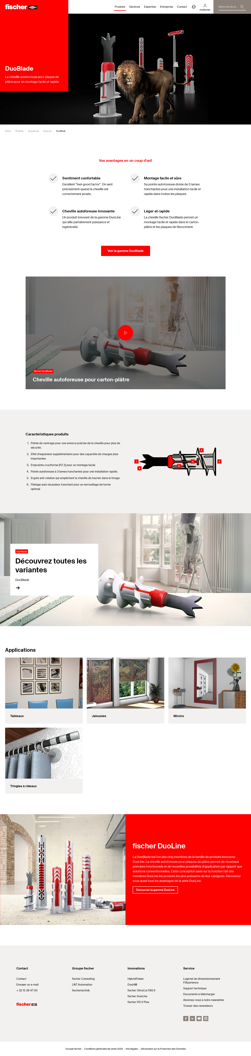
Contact (182, 7)
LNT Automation (82, 984)
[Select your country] (194, 7)
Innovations (33, 131)
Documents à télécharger (199, 994)
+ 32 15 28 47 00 (27, 990)
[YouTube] (199, 1018)
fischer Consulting (83, 979)
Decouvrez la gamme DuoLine (155, 890)
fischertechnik (81, 990)
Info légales (132, 1048)
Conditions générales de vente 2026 (103, 1048)
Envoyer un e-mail (27, 984)
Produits (19, 131)
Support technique (194, 988)
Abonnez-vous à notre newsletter (203, 1000)
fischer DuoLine (137, 996)
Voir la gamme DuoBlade (126, 251)
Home (8, 131)
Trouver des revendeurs (198, 1006)
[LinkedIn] (192, 1018)
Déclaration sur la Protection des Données (163, 1048)
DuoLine (48, 131)
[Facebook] (185, 1018)
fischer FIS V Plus (138, 1002)
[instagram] (205, 1018)
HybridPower (136, 979)
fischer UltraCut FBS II (141, 990)
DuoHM (132, 984)
